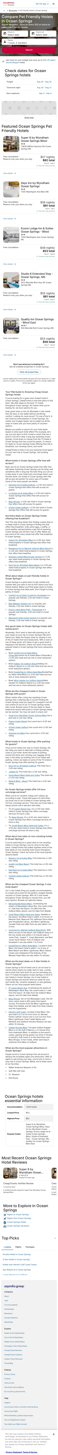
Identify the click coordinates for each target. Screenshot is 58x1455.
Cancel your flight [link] (11, 1411)
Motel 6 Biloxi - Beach (18, 781)
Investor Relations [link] (11, 1318)
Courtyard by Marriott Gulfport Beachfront (27, 930)
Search (29, 49)
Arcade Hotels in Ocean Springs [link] (17, 1254)
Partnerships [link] (9, 1309)
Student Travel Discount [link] (13, 1359)
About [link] (6, 1296)
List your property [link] (11, 1305)
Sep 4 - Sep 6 (45, 93)
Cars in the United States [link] (13, 1337)
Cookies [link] (7, 1379)
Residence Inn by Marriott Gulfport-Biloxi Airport (30, 548)
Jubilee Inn (13, 772)
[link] (29, 1215)
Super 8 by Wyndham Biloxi (21, 540)
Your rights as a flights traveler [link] (15, 1424)
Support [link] (7, 1403)
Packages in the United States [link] (15, 1346)
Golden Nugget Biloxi (18, 1027)
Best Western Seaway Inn (20, 603)
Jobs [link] (6, 1300)
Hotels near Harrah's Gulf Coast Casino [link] (20, 1264)
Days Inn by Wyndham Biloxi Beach (24, 565)
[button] (29, 173)
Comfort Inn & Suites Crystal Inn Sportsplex (28, 595)
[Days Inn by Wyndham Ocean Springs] (29, 197)
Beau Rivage (14, 501)
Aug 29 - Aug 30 (44, 82)
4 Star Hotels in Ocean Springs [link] (16, 1259)
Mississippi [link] (13, 10)
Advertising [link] (8, 1322)
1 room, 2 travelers (17, 42)
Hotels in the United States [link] (14, 1333)
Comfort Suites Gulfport (19, 876)
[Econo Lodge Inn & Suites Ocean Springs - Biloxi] (29, 242)
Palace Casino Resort (18, 721)
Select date (13, 34)
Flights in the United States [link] (14, 1342)
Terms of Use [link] (9, 1383)
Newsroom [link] (8, 1313)
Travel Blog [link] (8, 1363)
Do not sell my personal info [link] (14, 1391)
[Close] (54, 1434)
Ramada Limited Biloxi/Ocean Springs (25, 557)
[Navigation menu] (53, 4)
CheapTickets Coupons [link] (13, 1355)
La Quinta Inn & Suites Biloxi (21, 493)
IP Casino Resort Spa (21, 809)
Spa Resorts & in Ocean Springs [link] (17, 1269)
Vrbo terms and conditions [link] (14, 1387)
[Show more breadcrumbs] (4, 10)
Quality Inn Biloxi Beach (19, 864)
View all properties (29, 372)
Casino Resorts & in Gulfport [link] (15, 1275)
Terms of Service (30, 1452)
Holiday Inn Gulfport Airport (26, 664)
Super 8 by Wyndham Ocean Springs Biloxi (28, 715)
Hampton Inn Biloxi (17, 733)
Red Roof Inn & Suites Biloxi (21, 870)
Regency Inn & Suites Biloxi (21, 858)
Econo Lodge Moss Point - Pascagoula (25, 609)
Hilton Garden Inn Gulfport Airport (28, 680)
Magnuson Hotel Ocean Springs (23, 618)
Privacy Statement (14, 1452)
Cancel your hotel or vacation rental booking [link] (21, 1407)
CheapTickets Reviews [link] (13, 1350)
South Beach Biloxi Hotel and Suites (24, 775)
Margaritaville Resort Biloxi (20, 903)
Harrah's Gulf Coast (17, 1012)
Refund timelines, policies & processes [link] (18, 1415)
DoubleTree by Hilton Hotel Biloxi (28, 672)
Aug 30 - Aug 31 (44, 87)
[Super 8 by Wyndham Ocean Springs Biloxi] (29, 151)
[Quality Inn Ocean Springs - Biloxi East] (29, 333)
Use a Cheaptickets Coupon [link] (14, 1420)
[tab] (7, 1247)
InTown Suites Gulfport (18, 507)
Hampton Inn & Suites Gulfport (22, 485)
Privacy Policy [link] (9, 1374)
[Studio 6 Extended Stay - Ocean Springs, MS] (29, 287)
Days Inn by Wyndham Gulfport (22, 766)
